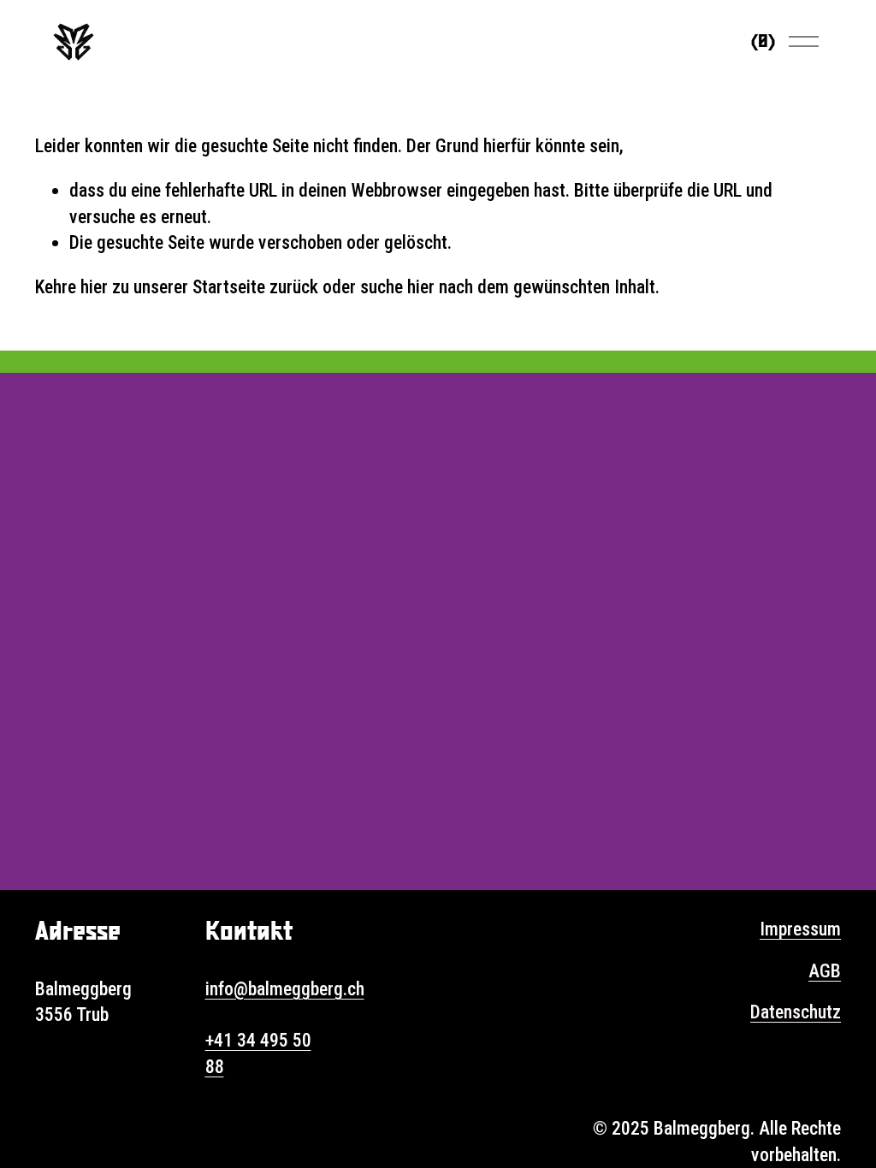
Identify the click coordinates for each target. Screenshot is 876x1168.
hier (94, 287)
